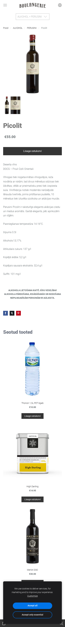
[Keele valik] (60, 5)
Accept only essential (32, 614)
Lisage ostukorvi (32, 151)
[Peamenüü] (5, 5)
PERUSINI (32, 28)
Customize (32, 596)
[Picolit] (12, 105)
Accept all (33, 605)
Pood (5, 28)
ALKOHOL (17, 28)
